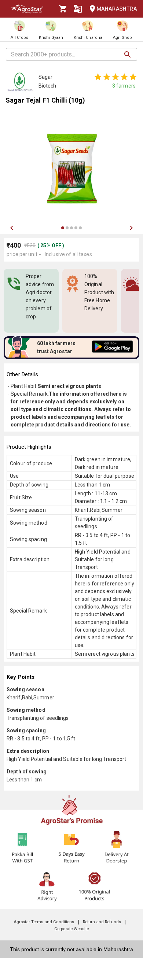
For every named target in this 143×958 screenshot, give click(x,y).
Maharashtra (117, 9)
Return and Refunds (102, 922)
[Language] (77, 8)
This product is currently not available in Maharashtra (71, 949)
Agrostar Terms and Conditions (44, 922)
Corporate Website (71, 928)
